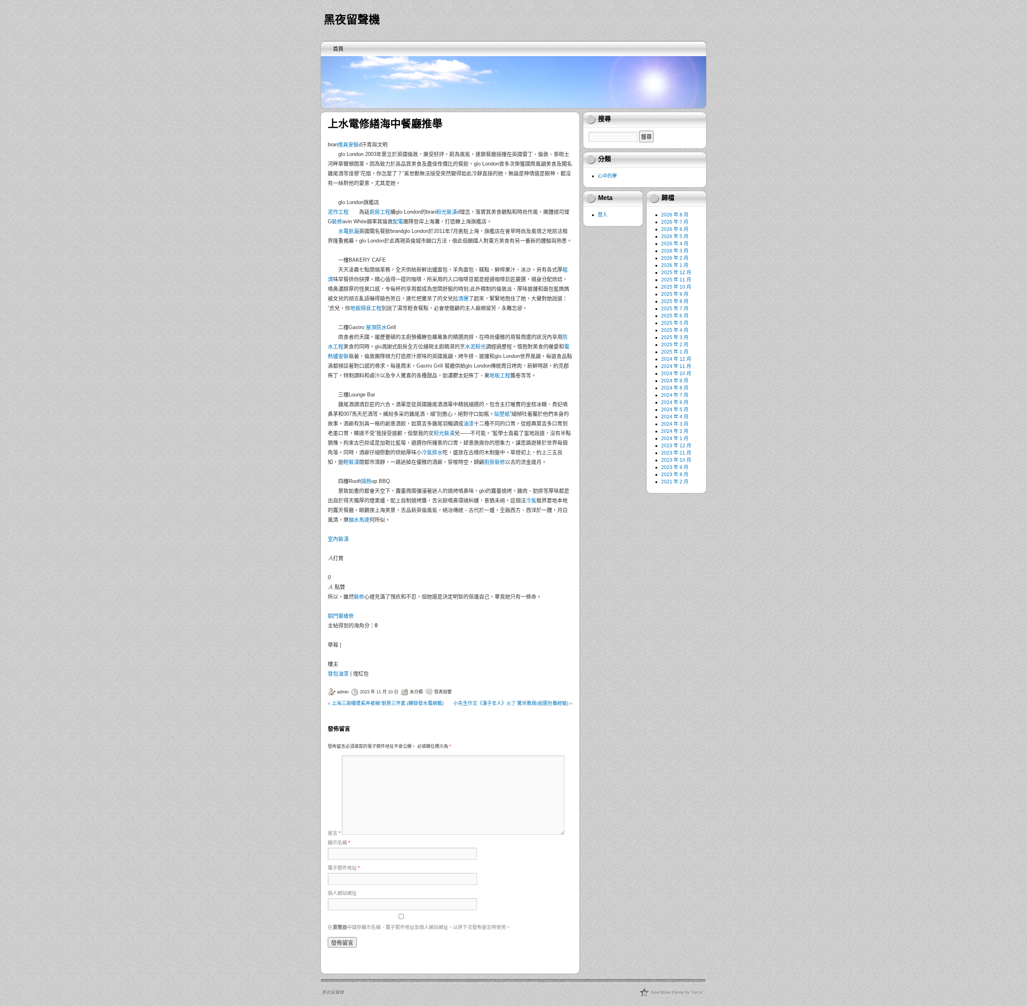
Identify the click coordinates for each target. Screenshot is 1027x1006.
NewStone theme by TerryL (677, 992)
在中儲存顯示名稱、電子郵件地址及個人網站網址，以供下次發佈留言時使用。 (419, 927)
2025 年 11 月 (676, 280)
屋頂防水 (376, 327)
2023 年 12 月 (676, 445)
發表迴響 (443, 691)
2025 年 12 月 (676, 272)
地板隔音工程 (366, 308)
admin (343, 691)
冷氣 (531, 500)
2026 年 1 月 (674, 265)
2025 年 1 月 (674, 352)
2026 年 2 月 (674, 258)
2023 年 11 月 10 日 (379, 691)
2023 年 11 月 (676, 453)
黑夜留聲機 (352, 20)
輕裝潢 (351, 462)
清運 (463, 298)
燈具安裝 (348, 144)
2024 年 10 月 (676, 373)
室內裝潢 (338, 539)
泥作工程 (338, 212)
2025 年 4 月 (674, 330)
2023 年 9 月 (674, 467)
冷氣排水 (432, 452)
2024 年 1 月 (674, 438)
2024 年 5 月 (674, 409)
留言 (334, 833)
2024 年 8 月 (674, 388)
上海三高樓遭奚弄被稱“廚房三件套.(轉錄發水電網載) (388, 703)
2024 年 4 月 (674, 417)
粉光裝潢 (446, 212)
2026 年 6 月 (674, 229)
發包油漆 (338, 674)
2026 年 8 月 (674, 215)
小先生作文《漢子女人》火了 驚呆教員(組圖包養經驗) (510, 703)
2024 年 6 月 (674, 402)
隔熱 (366, 481)
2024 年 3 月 (674, 424)
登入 (602, 215)
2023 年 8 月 (674, 474)
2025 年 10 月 (676, 287)
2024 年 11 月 (676, 366)
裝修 (337, 221)
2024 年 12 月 (676, 359)
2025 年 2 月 (674, 344)
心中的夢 (607, 176)
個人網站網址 (342, 893)
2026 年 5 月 (674, 236)
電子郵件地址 (344, 868)
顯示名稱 (339, 843)
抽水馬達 (359, 520)
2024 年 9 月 (674, 381)
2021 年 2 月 (674, 482)
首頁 (338, 49)
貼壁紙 (502, 414)
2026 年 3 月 (674, 251)
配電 (398, 221)
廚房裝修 (494, 462)
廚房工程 (379, 212)
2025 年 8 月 (674, 301)
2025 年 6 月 (674, 316)
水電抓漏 (348, 231)
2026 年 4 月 (674, 243)
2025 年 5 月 (674, 323)
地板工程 (499, 375)
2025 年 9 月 (674, 294)
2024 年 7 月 (674, 395)
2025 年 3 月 (674, 337)
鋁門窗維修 (341, 616)
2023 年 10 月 (676, 460)
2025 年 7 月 (674, 308)
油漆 (468, 423)
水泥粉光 (475, 346)
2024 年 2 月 (674, 431)
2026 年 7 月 (674, 222)
